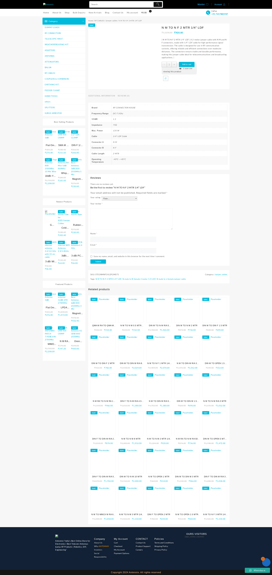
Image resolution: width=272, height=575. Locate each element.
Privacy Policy (160, 550)
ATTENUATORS (52, 62)
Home (90, 21)
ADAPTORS (50, 50)
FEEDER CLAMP (52, 90)
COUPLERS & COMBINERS (57, 79)
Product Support (143, 546)
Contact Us (140, 542)
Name (93, 233)
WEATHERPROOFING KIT (56, 44)
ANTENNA (50, 56)
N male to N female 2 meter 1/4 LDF (139, 279)
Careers (139, 550)
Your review (96, 204)
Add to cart (186, 64)
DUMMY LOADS (52, 27)
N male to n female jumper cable (171, 279)
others (48, 102)
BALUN (48, 67)
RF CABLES (50, 73)
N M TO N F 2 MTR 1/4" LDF (109, 279)
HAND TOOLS (51, 96)
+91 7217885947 (220, 14)
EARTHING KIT (52, 84)
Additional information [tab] (101, 96)
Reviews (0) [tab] (123, 96)
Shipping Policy (161, 546)
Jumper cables (111, 21)
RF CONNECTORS (53, 33)
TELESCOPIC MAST (54, 39)
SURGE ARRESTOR (53, 113)
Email (93, 245)
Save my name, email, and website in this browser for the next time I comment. (129, 256)
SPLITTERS (50, 107)
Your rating (96, 197)
